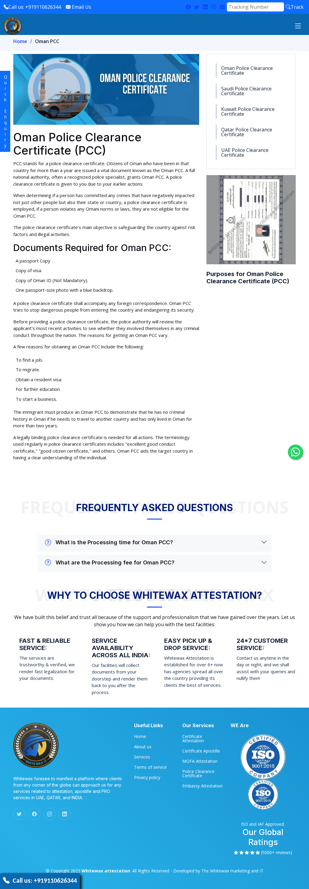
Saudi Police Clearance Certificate (246, 91)
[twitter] (196, 7)
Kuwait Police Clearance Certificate (248, 111)
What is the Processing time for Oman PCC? (114, 542)
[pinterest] (222, 7)
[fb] (188, 7)
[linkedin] (205, 7)
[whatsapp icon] (295, 452)
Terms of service (150, 767)
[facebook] (34, 814)
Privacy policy (147, 777)
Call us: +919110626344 (34, 7)
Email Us (81, 7)
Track (297, 7)
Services (142, 757)
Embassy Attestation (202, 786)
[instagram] (213, 7)
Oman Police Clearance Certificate (247, 70)
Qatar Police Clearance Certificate (246, 132)
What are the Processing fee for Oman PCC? (115, 562)
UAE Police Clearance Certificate (245, 152)
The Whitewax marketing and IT (232, 871)
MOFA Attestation (200, 761)
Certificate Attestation (193, 738)
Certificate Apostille (201, 751)
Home (20, 41)
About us (142, 747)
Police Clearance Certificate (198, 773)
